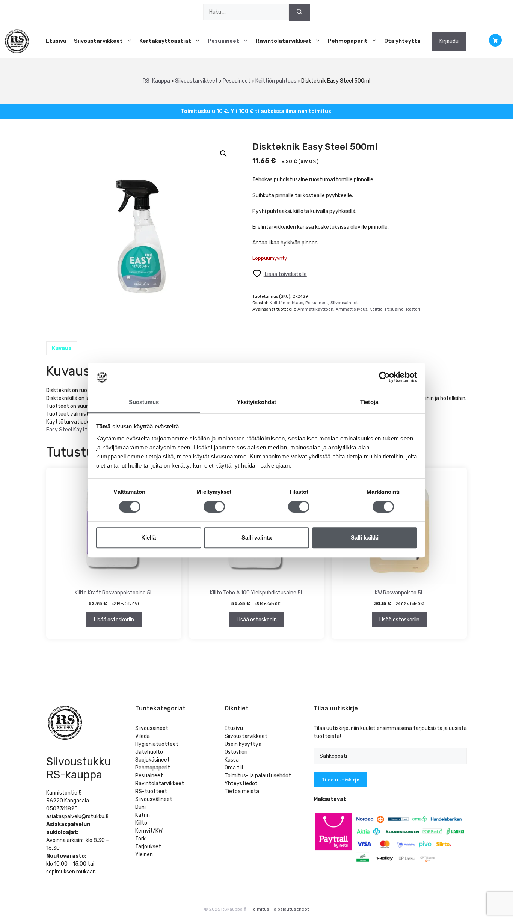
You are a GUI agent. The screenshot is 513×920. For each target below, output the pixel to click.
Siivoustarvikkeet (98, 41)
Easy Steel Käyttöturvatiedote (84, 430)
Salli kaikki (365, 537)
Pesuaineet (223, 41)
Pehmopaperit (348, 41)
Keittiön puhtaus (275, 81)
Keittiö (376, 309)
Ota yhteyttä (402, 41)
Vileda (142, 736)
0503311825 (62, 808)
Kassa (232, 760)
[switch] (214, 507)
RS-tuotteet (151, 791)
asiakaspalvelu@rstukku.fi (77, 816)
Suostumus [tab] (144, 402)
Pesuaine (394, 309)
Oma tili (234, 768)
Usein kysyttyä (243, 744)
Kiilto (141, 823)
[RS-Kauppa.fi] (17, 41)
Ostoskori (236, 752)
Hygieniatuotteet (156, 744)
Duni (140, 807)
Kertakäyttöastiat (165, 41)
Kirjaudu (449, 41)
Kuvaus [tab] (61, 348)
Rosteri (413, 309)
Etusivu (56, 41)
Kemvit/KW (149, 831)
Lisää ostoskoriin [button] (114, 620)
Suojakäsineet (152, 760)
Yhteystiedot (241, 783)
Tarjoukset (148, 846)
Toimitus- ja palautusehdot (258, 775)
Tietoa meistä (242, 791)
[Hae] (299, 12)
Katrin (142, 815)
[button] (223, 153)
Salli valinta (256, 537)
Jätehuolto (149, 752)
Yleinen (144, 854)
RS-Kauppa (156, 81)
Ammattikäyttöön (315, 309)
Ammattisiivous (351, 309)
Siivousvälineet (153, 799)
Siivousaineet (344, 302)
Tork (140, 839)
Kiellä (148, 537)
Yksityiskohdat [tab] (256, 402)
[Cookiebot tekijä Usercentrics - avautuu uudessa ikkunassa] (384, 377)
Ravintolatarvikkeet (283, 41)
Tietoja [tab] (369, 402)
